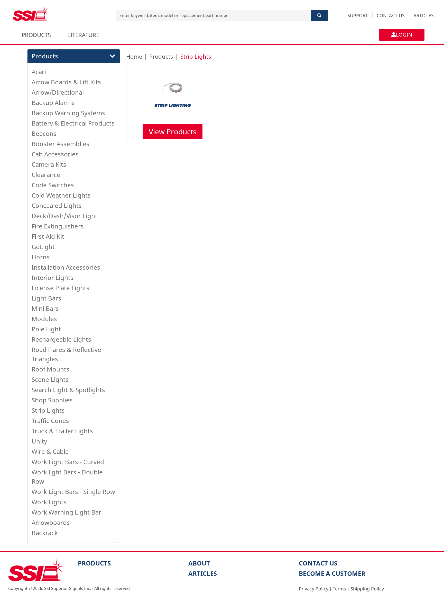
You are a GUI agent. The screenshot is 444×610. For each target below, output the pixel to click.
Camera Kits (49, 164)
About (199, 563)
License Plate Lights (60, 288)
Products (161, 56)
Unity (39, 441)
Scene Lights (50, 379)
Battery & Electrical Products (73, 123)
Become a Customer (332, 573)
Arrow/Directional (58, 92)
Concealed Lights (57, 205)
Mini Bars (45, 308)
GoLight (43, 246)
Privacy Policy (313, 589)
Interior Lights (52, 277)
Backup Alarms (53, 102)
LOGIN (404, 34)
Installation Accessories (66, 267)
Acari (39, 71)
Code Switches (53, 185)
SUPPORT (357, 15)
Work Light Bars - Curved (68, 461)
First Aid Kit (48, 236)
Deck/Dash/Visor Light (64, 215)
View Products (172, 131)
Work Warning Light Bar (66, 512)
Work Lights (49, 502)
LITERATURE (83, 35)
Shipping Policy (367, 589)
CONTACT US (391, 15)
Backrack (45, 532)
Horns (41, 257)
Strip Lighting (172, 106)
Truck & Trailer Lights (62, 431)
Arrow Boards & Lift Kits (66, 82)
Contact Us (318, 563)
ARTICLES (423, 15)
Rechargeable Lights (61, 339)
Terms (339, 589)
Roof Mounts (50, 369)
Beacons (44, 133)
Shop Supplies (52, 400)
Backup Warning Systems (68, 113)
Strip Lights (48, 410)
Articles (202, 573)
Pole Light (46, 329)
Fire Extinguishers (58, 226)
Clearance (46, 174)
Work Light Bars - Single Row (73, 491)
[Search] (319, 15)
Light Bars (46, 298)
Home (134, 56)
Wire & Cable (50, 451)
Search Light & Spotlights (68, 389)
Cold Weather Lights (61, 195)
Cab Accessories (55, 154)
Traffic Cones (50, 420)
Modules (44, 318)
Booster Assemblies (60, 143)
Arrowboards (51, 522)
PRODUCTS (36, 35)
